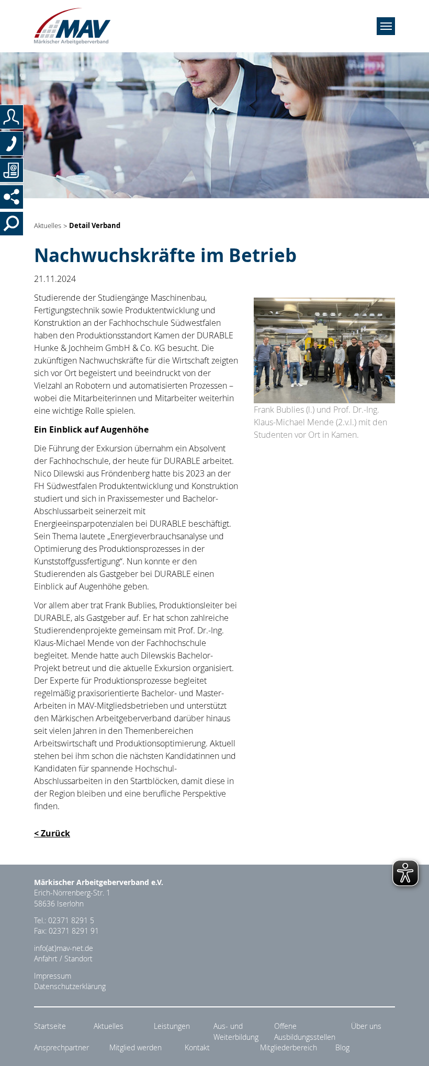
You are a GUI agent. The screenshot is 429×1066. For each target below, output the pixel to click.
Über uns (366, 1026)
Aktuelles (47, 226)
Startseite (50, 1026)
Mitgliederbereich (288, 1047)
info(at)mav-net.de (63, 948)
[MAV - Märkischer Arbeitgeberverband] (72, 26)
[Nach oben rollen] (408, 1045)
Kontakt (197, 1047)
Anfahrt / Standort (63, 958)
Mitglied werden (135, 1047)
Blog (342, 1047)
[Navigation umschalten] (386, 26)
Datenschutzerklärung (70, 986)
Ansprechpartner (61, 1047)
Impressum (52, 976)
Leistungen (172, 1026)
